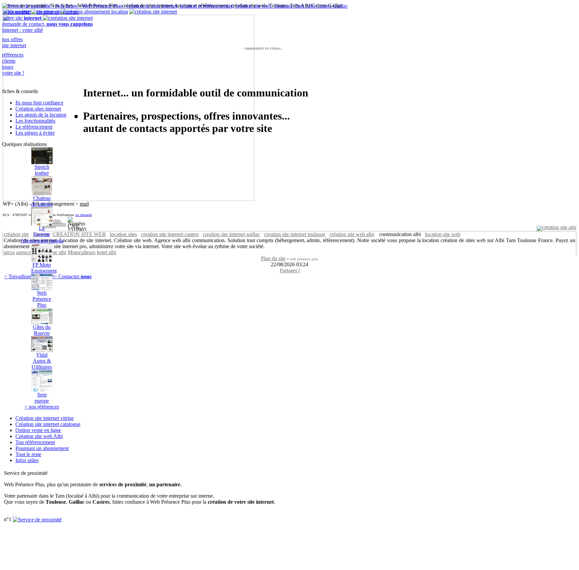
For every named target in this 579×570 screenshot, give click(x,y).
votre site (22, 18)
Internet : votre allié (22, 30)
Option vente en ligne (38, 430)
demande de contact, (47, 24)
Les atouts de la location (40, 115)
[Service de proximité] (37, 519)
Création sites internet (38, 109)
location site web (442, 234)
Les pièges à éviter (35, 133)
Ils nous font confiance (39, 102)
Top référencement (35, 442)
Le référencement (33, 127)
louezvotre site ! (13, 70)
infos (16, 12)
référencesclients (12, 58)
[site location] (556, 227)
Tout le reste (28, 454)
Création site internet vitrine (44, 418)
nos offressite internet (14, 42)
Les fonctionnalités (35, 121)
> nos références (41, 407)
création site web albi (351, 234)
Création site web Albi (39, 436)
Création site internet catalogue (47, 424)
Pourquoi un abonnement (42, 448)
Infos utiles (27, 460)
